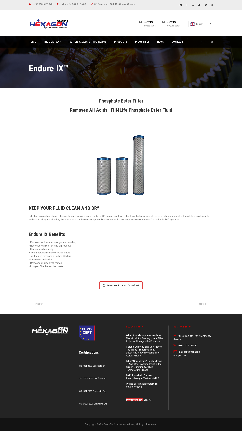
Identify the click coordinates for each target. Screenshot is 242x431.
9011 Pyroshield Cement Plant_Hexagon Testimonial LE (142, 377)
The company (52, 41)
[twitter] (199, 5)
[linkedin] (193, 5)
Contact (177, 41)
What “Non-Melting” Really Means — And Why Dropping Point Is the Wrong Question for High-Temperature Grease (144, 365)
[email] (181, 5)
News (160, 41)
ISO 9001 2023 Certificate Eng (92, 391)
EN (146, 399)
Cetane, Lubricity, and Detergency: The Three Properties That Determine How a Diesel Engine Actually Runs (144, 351)
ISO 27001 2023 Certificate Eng (93, 404)
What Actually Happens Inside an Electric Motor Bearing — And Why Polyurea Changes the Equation (144, 338)
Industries (142, 41)
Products (121, 41)
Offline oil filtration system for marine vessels (142, 385)
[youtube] (212, 5)
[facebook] (187, 5)
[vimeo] (205, 5)
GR (150, 399)
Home (32, 41)
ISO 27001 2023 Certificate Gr (92, 378)
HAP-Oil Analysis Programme (87, 41)
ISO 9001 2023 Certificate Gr (92, 366)
